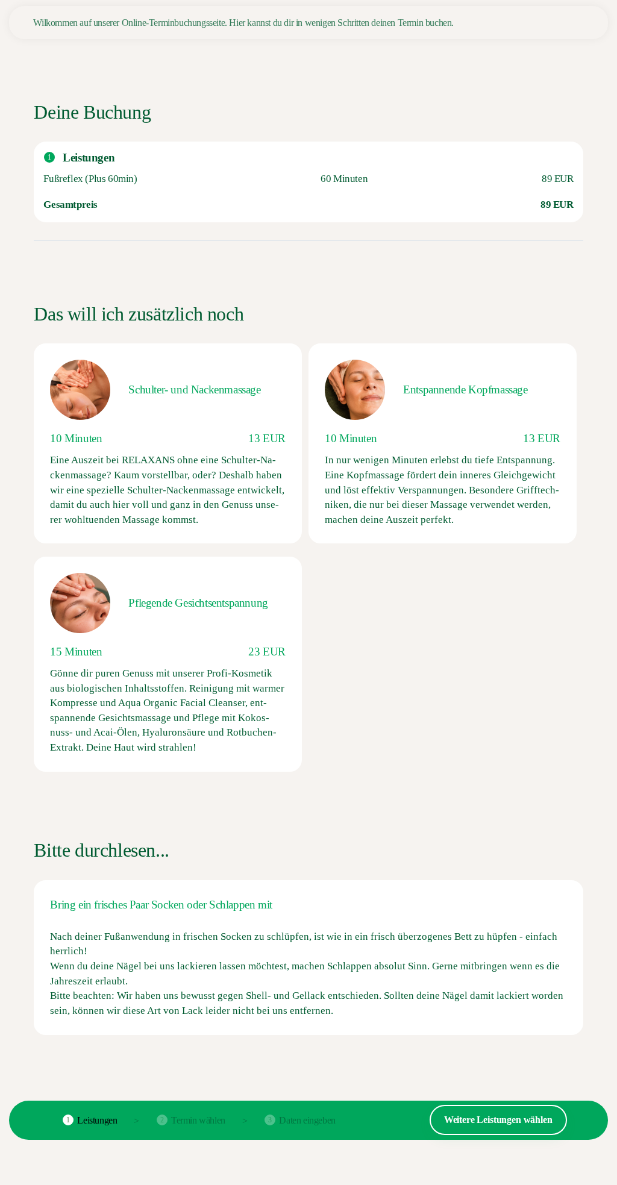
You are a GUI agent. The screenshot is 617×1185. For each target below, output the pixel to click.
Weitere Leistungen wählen (498, 1120)
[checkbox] (168, 443)
